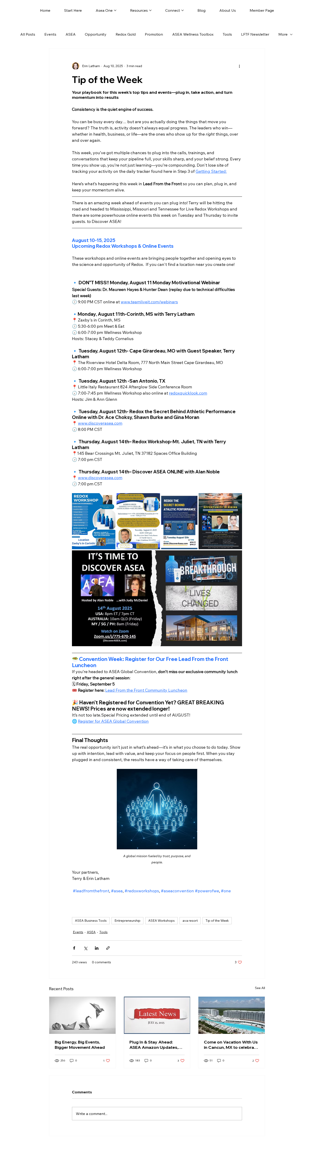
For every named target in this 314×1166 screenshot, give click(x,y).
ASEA (71, 34)
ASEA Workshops (161, 921)
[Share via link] (108, 948)
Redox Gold (126, 34)
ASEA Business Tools (91, 921)
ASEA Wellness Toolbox (193, 34)
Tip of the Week (217, 921)
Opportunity (95, 34)
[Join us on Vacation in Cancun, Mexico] (231, 1015)
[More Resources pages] (150, 10)
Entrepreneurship (127, 921)
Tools (227, 34)
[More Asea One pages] (115, 10)
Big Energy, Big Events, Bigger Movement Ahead (80, 1044)
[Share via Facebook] (74, 948)
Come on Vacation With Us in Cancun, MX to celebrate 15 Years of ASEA (231, 1044)
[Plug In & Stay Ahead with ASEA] (157, 1015)
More (283, 34)
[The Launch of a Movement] (82, 1015)
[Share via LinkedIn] (96, 948)
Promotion (154, 34)
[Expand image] (93, 521)
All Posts (27, 34)
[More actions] (239, 66)
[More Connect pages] (182, 10)
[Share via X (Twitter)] (85, 948)
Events (50, 34)
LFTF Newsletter (255, 34)
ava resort (190, 921)
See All (260, 988)
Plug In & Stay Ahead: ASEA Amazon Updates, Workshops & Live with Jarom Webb (153, 1044)
